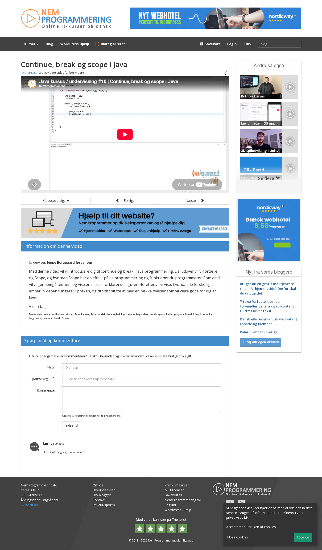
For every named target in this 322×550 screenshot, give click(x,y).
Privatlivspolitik (104, 505)
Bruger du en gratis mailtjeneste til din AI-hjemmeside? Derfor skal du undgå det (268, 288)
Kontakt (99, 500)
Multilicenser (174, 490)
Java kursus (28, 73)
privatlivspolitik (237, 517)
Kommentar (46, 390)
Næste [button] (193, 200)
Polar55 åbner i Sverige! (259, 332)
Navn (51, 367)
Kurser (30, 44)
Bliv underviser (104, 490)
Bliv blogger (102, 495)
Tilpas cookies (237, 537)
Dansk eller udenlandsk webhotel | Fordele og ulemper (268, 321)
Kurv (247, 44)
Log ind (170, 505)
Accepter (303, 537)
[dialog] (270, 524)
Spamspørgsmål (42, 378)
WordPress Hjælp (74, 44)
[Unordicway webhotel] (215, 18)
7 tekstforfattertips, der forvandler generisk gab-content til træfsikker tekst (267, 306)
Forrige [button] (127, 200)
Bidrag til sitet (110, 44)
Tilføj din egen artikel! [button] (260, 342)
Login (232, 44)
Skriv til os (29, 505)
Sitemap (188, 540)
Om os (98, 485)
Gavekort (211, 44)
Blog (49, 44)
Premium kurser (177, 485)
